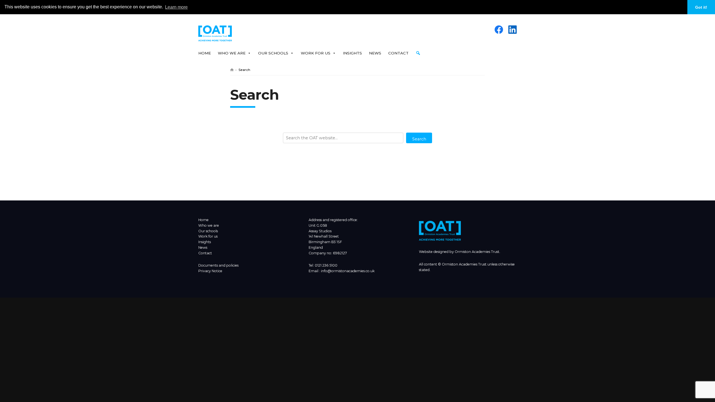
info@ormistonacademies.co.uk (348, 271)
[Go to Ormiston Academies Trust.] (231, 70)
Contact (398, 53)
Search (419, 139)
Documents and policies (218, 265)
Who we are (208, 225)
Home (204, 53)
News (375, 53)
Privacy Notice (210, 271)
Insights (352, 53)
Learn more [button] (176, 7)
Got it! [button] (701, 7)
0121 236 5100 (326, 265)
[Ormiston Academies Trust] (440, 239)
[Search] (419, 53)
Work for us (208, 236)
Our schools (208, 231)
